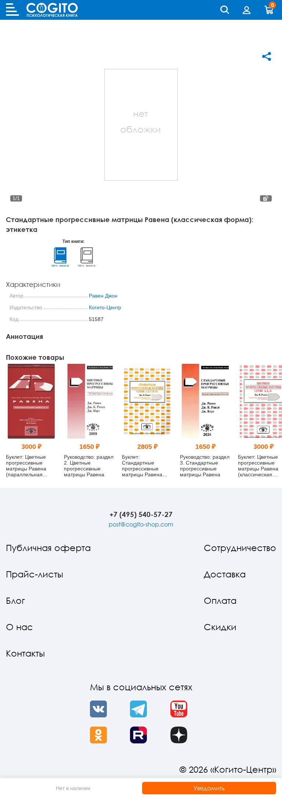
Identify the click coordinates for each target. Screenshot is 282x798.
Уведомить (209, 788)
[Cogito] (52, 10)
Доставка (225, 574)
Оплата (220, 600)
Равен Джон (103, 296)
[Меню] (12, 10)
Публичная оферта (48, 547)
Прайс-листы (34, 574)
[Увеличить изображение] (266, 198)
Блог (15, 600)
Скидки (220, 626)
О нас (19, 626)
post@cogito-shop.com (141, 524)
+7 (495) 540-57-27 (141, 514)
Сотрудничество (240, 547)
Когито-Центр (105, 307)
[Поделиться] (266, 56)
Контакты (25, 653)
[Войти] (246, 10)
